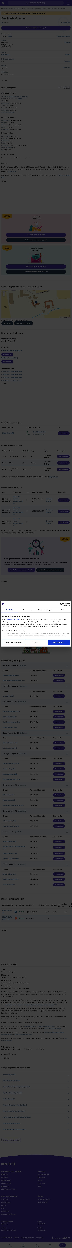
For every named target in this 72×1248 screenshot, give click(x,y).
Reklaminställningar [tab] (44, 610)
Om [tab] (62, 610)
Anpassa (35, 642)
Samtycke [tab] (9, 610)
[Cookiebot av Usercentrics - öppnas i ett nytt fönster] (61, 604)
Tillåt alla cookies (58, 642)
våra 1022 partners (13, 619)
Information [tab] (27, 610)
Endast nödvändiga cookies (13, 642)
